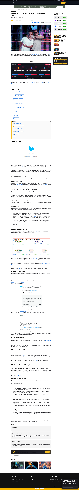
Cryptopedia (14, 9)
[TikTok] (54, 0)
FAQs (14, 118)
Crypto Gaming (52, 479)
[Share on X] (43, 22)
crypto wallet (44, 184)
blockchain (37, 231)
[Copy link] (50, 22)
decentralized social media (35, 54)
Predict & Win (47, 64)
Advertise (23, 0)
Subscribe (47, 451)
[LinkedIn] (58, 0)
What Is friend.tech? (16, 91)
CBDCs (58, 479)
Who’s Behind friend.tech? (18, 128)
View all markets (20, 64)
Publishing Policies (15, 481)
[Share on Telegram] (49, 22)
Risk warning (45, 481)
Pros (16, 111)
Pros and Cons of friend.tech (18, 109)
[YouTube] (57, 0)
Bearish (69, 483)
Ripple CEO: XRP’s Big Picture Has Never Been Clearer (62, 36)
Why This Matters (16, 117)
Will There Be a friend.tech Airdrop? (19, 107)
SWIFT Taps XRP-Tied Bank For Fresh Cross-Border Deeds (62, 45)
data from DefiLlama (36, 258)
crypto (50, 54)
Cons (16, 113)
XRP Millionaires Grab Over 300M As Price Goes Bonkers (62, 40)
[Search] (59, 3)
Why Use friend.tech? (18, 95)
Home (12, 9)
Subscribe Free (60, 63)
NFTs (60, 481)
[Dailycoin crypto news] (17, 3)
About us (14, 0)
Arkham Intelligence (23, 311)
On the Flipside (15, 115)
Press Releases (14, 479)
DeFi (42, 82)
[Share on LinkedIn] (47, 22)
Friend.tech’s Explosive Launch (18, 98)
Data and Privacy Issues (19, 102)
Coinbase (57, 481)
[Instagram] (59, 0)
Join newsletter (27, 0)
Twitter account (19, 184)
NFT (16, 360)
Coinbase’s (21, 166)
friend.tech (32, 163)
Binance (53, 481)
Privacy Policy (39, 481)
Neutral (74, 483)
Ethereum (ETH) (32, 82)
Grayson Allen (44, 263)
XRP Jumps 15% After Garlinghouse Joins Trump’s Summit (62, 53)
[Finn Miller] (12, 20)
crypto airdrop (14, 366)
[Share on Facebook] (45, 22)
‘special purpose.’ (18, 375)
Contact (20, 0)
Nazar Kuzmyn (33, 19)
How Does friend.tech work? (19, 94)
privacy (20, 268)
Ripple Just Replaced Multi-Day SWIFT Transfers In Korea (62, 49)
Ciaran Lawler (27, 19)
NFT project (36, 360)
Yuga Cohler (23, 355)
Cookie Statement (33, 481)
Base (26, 166)
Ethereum (22, 282)
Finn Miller (18, 19)
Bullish (64, 483)
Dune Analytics (32, 256)
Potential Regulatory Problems (20, 103)
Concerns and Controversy (17, 99)
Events (17, 0)
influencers (34, 216)
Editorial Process (20, 479)
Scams (50, 481)
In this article (14, 121)
